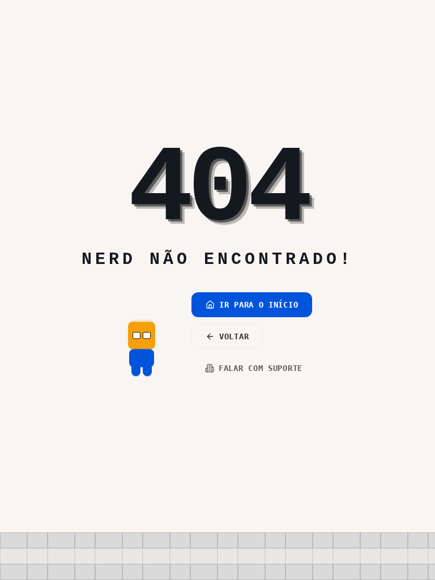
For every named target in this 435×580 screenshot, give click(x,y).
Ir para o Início (258, 304)
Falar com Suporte (260, 368)
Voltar (234, 336)
